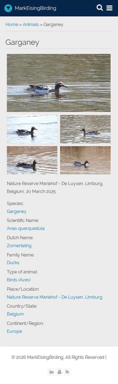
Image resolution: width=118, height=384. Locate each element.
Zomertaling (19, 245)
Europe (14, 331)
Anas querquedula (26, 228)
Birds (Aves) (18, 279)
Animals (31, 24)
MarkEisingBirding (35, 8)
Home (11, 24)
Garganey (17, 211)
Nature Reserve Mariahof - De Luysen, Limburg (54, 297)
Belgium (15, 314)
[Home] (8, 8)
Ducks (13, 262)
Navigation (110, 8)
